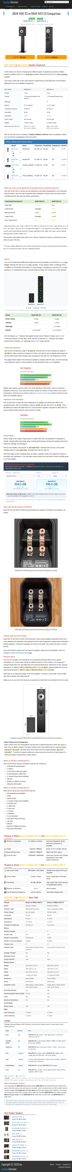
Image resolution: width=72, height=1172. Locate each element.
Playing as (55, 472)
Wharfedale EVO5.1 (19, 1151)
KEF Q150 (15, 1134)
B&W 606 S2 (16, 1139)
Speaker (10, 2)
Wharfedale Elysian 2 (19, 1128)
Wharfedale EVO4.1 (19, 1156)
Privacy (58, 1164)
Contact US (67, 1164)
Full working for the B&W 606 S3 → (57, 499)
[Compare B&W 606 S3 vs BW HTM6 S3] (13, 170)
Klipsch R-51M (17, 1117)
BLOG (51, 6)
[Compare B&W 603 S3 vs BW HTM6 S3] (13, 172)
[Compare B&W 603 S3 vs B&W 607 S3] (13, 156)
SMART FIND (35, 6)
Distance (38, 472)
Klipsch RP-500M (18, 1145)
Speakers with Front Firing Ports (16, 653)
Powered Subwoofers (43, 393)
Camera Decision (65, 1167)
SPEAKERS (10, 6)
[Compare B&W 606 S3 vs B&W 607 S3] (13, 154)
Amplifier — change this (12, 472)
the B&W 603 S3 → (11, 501)
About (52, 1164)
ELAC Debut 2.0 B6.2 (19, 1122)
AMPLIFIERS (22, 6)
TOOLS (44, 6)
